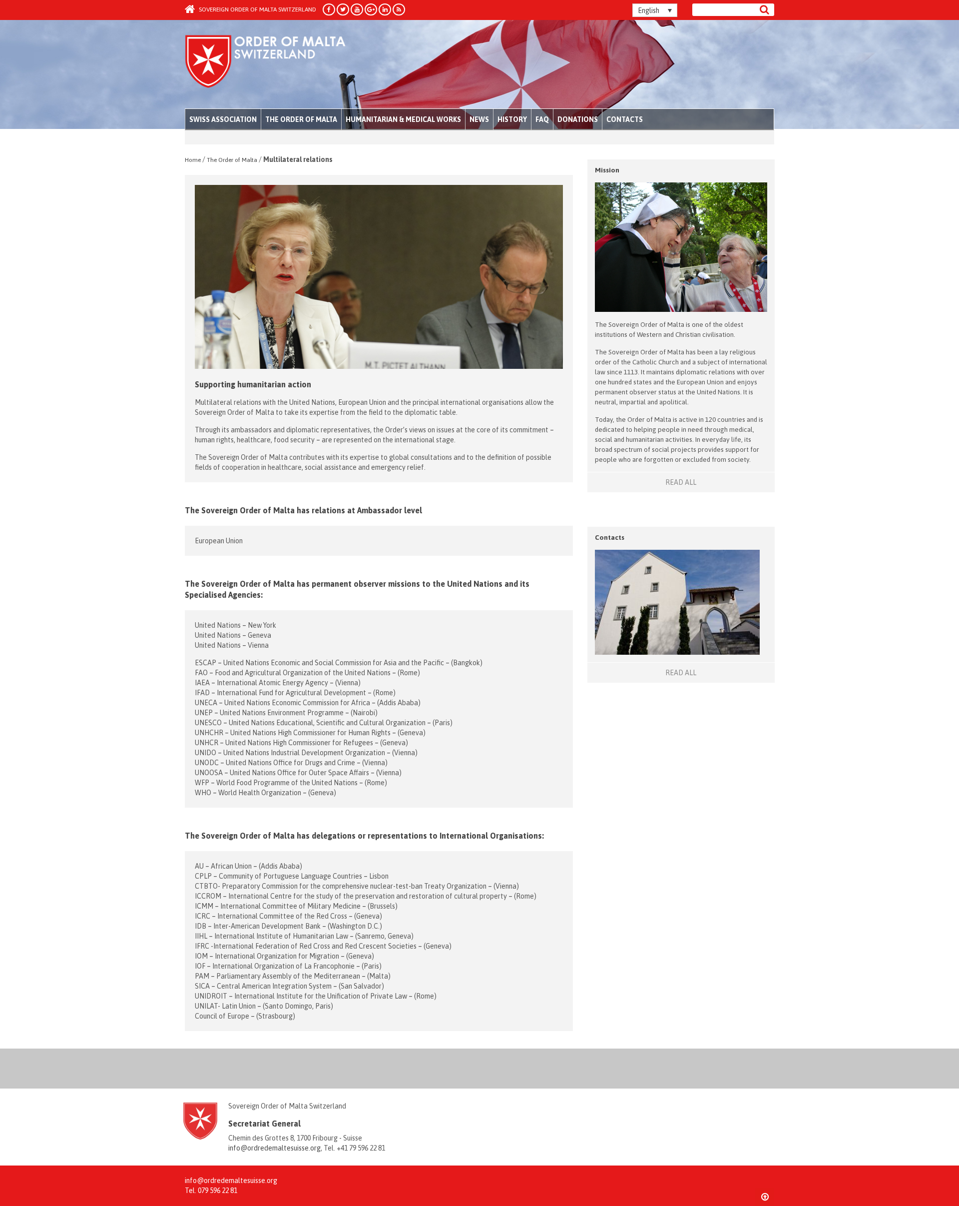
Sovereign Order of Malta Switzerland (256, 9)
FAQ (542, 119)
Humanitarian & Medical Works (403, 119)
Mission (607, 170)
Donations (577, 119)
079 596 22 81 (217, 1191)
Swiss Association (223, 119)
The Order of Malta (301, 119)
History (512, 119)
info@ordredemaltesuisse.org (274, 1148)
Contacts (624, 119)
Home (193, 159)
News (479, 119)
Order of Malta (278, 65)
